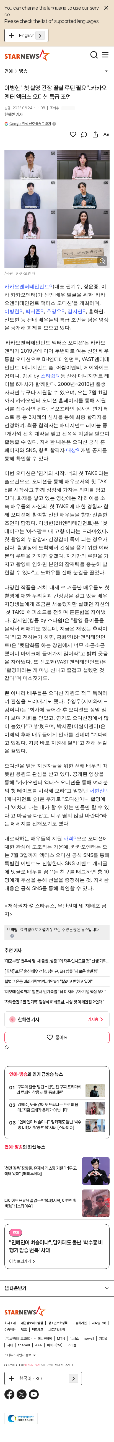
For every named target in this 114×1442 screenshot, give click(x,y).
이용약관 (9, 1329)
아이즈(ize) (55, 1345)
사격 (68, 838)
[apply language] (40, 35)
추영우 (53, 311)
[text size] (106, 134)
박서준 (32, 311)
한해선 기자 (13, 114)
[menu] (105, 54)
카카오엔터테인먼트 (26, 286)
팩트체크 (37, 1329)
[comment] (84, 134)
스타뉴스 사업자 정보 (17, 1355)
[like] (73, 134)
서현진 (96, 790)
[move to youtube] (34, 1394)
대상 (71, 450)
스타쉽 (48, 376)
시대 (10, 1345)
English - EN (32, 35)
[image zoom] (102, 261)
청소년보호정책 (58, 1323)
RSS (24, 1329)
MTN (61, 1338)
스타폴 (72, 1345)
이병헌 (11, 311)
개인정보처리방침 (32, 1323)
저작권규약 (99, 1323)
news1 (89, 1338)
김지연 (75, 311)
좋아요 (61, 1037)
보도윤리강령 (56, 1329)
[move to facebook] (9, 1394)
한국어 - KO (30, 1378)
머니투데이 (45, 1338)
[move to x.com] (22, 1394)
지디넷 (103, 1338)
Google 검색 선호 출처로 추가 (30, 124)
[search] (94, 54)
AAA (38, 1345)
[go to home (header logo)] (27, 55)
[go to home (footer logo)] (25, 1310)
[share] (95, 134)
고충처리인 (80, 1323)
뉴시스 (74, 1338)
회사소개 (9, 1323)
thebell (24, 1345)
